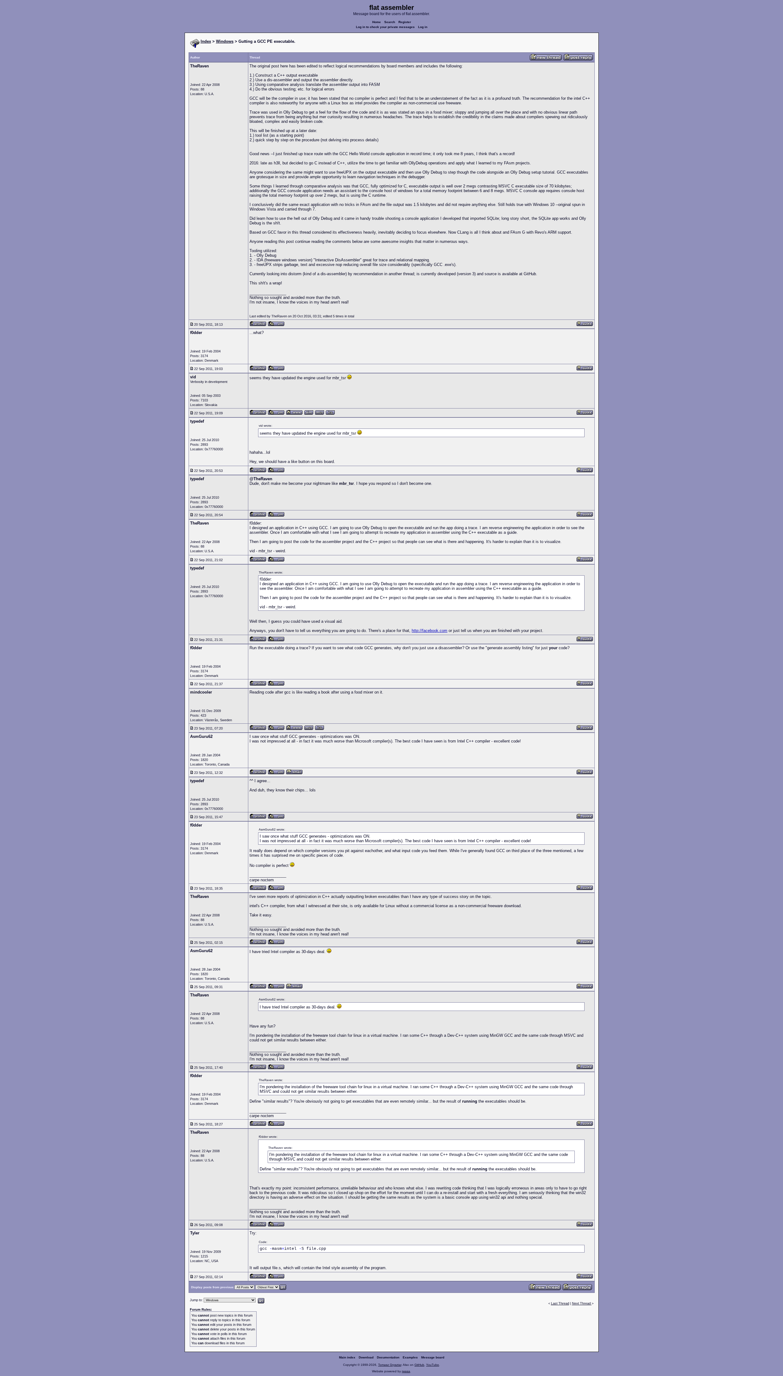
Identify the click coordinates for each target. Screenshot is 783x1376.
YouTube (432, 1364)
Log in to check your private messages (385, 27)
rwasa (406, 1371)
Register (404, 22)
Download (366, 1357)
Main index (347, 1357)
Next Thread (582, 1303)
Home (376, 22)
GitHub (419, 1364)
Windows (225, 41)
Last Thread (560, 1303)
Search (389, 22)
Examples (410, 1357)
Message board (432, 1357)
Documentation (388, 1357)
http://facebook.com (429, 630)
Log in (422, 27)
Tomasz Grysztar (389, 1364)
